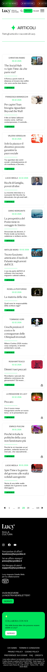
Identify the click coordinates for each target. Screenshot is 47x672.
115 (37, 508)
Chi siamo (12, 648)
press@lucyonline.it (12, 561)
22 (19, 508)
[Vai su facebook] (9, 545)
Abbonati (28, 10)
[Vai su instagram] (3, 545)
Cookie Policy (32, 652)
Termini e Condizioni (29, 648)
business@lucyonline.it (13, 554)
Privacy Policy (15, 652)
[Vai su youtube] (15, 544)
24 (28, 508)
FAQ (31, 655)
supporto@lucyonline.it (13, 568)
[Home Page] (10, 11)
